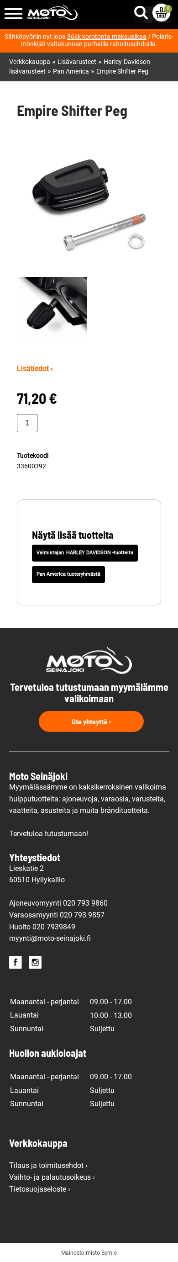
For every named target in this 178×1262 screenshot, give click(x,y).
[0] (161, 12)
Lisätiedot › (35, 368)
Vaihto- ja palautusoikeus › (52, 1177)
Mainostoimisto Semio (89, 1253)
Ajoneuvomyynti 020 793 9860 (58, 903)
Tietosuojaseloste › (39, 1189)
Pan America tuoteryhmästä (68, 574)
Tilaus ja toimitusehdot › (48, 1165)
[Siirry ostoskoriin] (161, 12)
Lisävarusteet (77, 62)
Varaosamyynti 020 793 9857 (57, 915)
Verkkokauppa (29, 62)
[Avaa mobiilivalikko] (13, 14)
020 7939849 (53, 927)
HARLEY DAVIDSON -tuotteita (99, 553)
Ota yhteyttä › (91, 721)
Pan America (71, 71)
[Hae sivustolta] (143, 10)
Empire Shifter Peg (122, 71)
